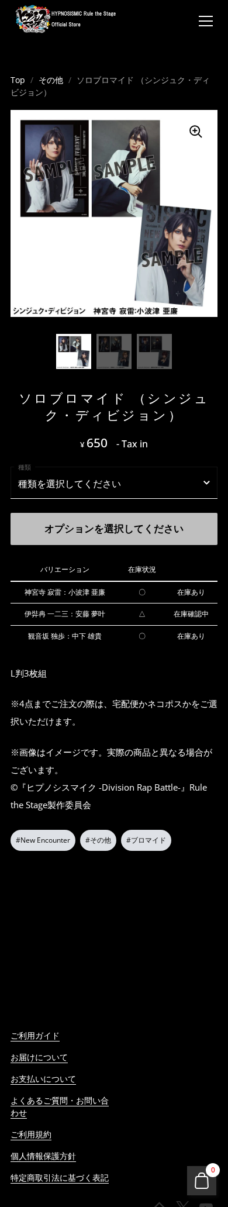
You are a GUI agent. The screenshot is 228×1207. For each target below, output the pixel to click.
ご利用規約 (31, 1134)
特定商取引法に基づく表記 (60, 1177)
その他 (51, 79)
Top (18, 79)
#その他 (98, 840)
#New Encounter (43, 840)
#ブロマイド (146, 840)
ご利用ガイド (35, 1035)
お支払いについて (43, 1078)
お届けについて (39, 1057)
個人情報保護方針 (43, 1155)
